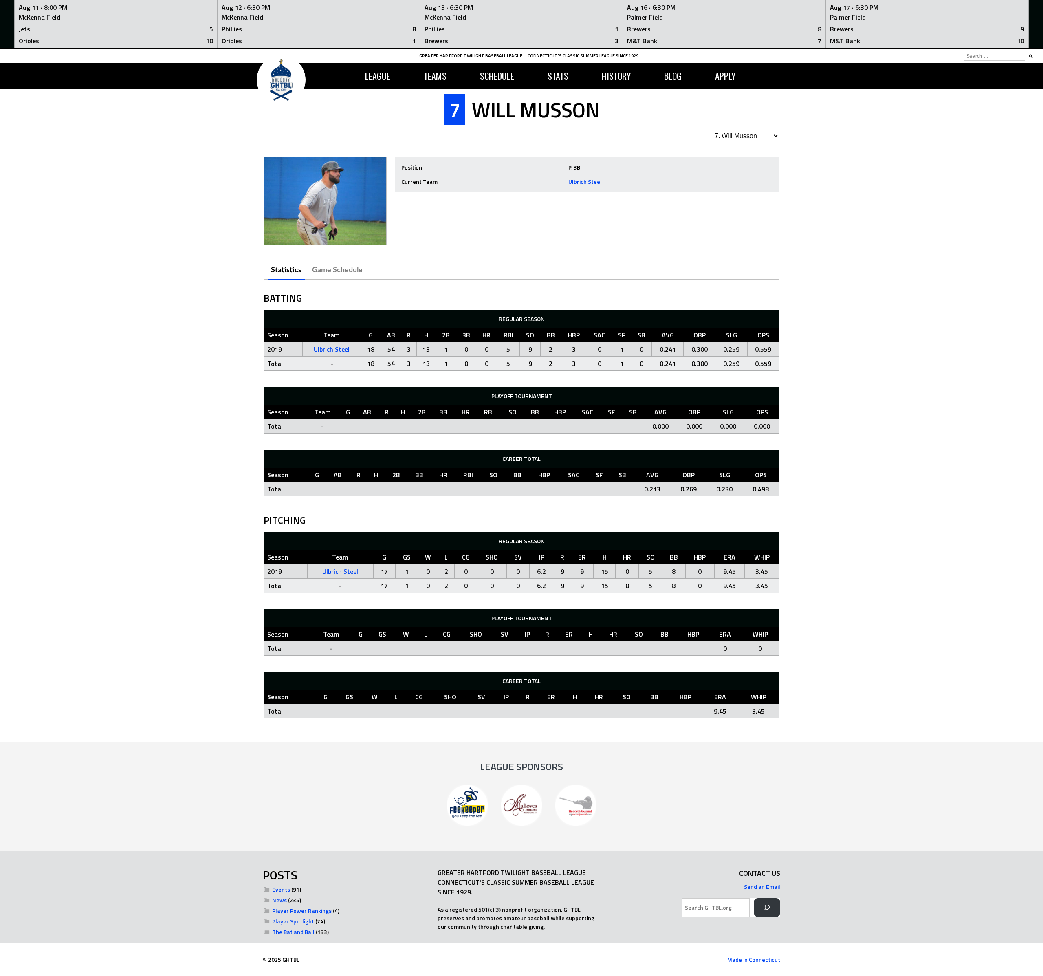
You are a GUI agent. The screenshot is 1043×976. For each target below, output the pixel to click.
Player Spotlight (293, 921)
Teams (435, 75)
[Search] (767, 907)
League (377, 75)
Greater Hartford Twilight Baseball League (470, 56)
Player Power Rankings (302, 910)
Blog (673, 75)
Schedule (497, 75)
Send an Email (762, 886)
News (279, 900)
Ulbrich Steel (585, 181)
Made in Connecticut (753, 959)
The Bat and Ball (293, 932)
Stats (558, 75)
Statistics (286, 270)
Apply (725, 75)
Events (281, 889)
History (616, 75)
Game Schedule (337, 270)
